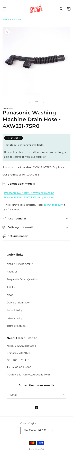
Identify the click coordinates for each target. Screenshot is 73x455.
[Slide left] (29, 102)
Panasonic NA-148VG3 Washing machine (29, 197)
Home (6, 19)
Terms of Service (16, 325)
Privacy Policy (14, 318)
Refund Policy (15, 310)
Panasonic (17, 19)
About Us (12, 271)
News (10, 294)
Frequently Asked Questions (23, 279)
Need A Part (39, 449)
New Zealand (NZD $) (35, 430)
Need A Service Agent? (20, 263)
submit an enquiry (53, 205)
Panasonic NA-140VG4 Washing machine (29, 192)
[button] (4, 9)
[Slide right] (44, 102)
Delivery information (18, 302)
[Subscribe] (62, 395)
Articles (11, 287)
